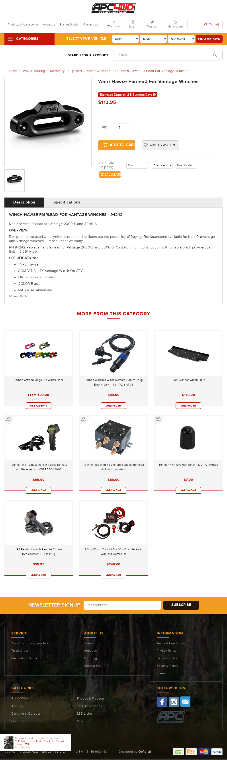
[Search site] (215, 55)
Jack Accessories (89, 706)
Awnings (17, 706)
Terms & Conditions (171, 643)
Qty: (103, 127)
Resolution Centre (24, 658)
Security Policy (167, 666)
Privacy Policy (167, 651)
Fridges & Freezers (91, 698)
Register (152, 26)
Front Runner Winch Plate (188, 380)
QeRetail (144, 752)
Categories (27, 39)
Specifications (66, 202)
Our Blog (90, 658)
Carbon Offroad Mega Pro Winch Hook (39, 380)
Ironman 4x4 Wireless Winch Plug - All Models (189, 465)
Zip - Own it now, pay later (30, 643)
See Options (38, 405)
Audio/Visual (20, 698)
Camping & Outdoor (25, 713)
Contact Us (90, 24)
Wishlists (113, 26)
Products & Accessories (23, 24)
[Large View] (14, 180)
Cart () (213, 24)
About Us (49, 24)
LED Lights (85, 713)
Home (88, 643)
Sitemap (162, 673)
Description (24, 202)
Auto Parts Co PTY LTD (48, 752)
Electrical (17, 721)
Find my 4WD (209, 39)
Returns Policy (167, 658)
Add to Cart (122, 145)
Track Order (19, 651)
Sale (80, 721)
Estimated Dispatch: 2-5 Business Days (126, 95)
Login (133, 26)
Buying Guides (69, 24)
